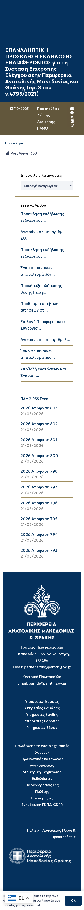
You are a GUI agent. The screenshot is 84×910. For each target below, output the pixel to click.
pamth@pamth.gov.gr (47, 683)
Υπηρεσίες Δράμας (42, 701)
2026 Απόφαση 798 (39, 471)
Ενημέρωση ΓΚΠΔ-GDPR (42, 804)
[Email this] (72, 109)
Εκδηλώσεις (42, 778)
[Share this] (72, 113)
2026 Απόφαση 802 (39, 424)
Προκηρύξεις (42, 798)
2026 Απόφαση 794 (39, 534)
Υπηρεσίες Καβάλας (42, 708)
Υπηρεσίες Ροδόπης (42, 721)
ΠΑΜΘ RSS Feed (34, 399)
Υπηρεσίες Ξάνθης (42, 714)
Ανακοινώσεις (42, 765)
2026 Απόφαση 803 (39, 408)
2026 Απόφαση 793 (39, 550)
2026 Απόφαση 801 (39, 439)
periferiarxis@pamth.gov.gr (47, 667)
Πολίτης (42, 791)
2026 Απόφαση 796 (39, 503)
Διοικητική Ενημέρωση (42, 772)
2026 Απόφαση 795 (39, 518)
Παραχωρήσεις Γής (42, 785)
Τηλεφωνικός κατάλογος (42, 759)
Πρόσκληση (14, 143)
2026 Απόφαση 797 (39, 487)
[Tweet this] (72, 117)
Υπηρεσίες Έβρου (42, 727)
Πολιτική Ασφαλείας (44, 830)
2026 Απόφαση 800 (39, 455)
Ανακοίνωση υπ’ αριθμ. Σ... (45, 339)
